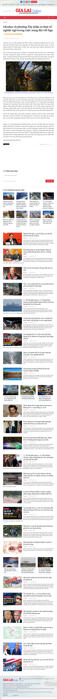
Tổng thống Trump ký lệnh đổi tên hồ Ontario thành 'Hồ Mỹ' (36, 370)
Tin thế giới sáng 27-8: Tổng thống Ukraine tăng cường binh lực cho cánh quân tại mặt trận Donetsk (38, 457)
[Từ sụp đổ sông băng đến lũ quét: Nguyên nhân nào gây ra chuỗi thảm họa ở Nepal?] (21, 196)
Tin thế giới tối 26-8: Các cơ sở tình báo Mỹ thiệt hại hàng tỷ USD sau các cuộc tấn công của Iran (38, 510)
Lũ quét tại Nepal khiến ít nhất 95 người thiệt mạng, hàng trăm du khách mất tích (37, 493)
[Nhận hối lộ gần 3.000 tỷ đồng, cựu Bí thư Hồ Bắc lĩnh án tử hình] (12, 239)
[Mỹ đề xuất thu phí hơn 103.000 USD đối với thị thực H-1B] (12, 665)
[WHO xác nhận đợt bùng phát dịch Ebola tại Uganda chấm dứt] (8, 214)
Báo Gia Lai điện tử (29, 11)
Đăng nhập (34, 1)
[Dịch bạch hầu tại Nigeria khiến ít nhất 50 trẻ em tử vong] (12, 547)
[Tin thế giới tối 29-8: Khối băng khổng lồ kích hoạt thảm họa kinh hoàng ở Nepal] (21, 214)
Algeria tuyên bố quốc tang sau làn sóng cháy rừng (47, 221)
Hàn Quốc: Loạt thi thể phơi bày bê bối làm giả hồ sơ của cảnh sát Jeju (38, 527)
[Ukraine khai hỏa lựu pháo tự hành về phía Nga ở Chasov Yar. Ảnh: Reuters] (28, 76)
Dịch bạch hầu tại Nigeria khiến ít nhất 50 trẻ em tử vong (37, 543)
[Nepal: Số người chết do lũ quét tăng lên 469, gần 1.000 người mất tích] (12, 358)
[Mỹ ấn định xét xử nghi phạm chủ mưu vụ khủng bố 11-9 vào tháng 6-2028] (12, 410)
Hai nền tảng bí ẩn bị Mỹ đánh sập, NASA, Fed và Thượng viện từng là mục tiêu (37, 439)
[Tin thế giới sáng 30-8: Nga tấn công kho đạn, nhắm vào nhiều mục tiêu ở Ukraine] (48, 196)
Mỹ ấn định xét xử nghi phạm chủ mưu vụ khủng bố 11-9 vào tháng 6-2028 (37, 406)
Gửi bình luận (50, 181)
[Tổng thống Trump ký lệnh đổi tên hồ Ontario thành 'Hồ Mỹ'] (12, 374)
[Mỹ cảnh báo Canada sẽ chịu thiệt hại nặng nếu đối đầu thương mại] (12, 616)
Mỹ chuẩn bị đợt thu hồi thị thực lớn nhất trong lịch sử (37, 579)
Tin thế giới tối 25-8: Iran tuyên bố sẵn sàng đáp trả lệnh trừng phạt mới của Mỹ (37, 595)
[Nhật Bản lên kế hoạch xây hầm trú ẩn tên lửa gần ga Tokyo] (35, 196)
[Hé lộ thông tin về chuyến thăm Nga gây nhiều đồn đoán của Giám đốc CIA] (12, 427)
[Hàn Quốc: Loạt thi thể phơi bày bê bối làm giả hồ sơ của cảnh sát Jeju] (12, 531)
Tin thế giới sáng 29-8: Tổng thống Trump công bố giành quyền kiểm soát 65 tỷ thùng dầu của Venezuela (38, 302)
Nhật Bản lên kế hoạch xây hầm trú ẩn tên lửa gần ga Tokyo (35, 204)
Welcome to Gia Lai (33, 4)
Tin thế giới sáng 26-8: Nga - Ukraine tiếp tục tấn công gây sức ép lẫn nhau (45, 570)
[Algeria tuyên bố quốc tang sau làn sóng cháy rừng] (48, 214)
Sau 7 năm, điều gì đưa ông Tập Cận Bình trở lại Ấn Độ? (37, 645)
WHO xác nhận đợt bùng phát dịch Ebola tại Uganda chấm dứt (8, 222)
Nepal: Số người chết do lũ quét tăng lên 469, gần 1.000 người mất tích (37, 354)
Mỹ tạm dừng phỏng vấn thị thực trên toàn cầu (10, 570)
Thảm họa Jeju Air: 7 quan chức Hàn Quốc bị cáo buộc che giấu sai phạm (35, 222)
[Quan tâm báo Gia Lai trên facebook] (21, 2)
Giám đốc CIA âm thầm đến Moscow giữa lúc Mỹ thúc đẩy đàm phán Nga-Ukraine (28, 570)
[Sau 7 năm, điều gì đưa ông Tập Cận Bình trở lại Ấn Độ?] (12, 649)
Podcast (25, 4)
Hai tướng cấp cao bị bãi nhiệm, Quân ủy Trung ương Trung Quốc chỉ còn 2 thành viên (37, 252)
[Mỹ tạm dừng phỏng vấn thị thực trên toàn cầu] (10, 562)
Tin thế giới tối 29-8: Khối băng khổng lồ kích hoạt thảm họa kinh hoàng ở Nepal (21, 223)
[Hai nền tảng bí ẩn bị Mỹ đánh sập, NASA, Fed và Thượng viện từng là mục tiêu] (12, 443)
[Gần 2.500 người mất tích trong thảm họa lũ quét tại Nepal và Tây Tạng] (12, 289)
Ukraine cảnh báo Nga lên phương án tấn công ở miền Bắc (8, 204)
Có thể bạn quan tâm (14, 190)
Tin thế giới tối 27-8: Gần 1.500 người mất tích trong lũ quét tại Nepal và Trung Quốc (45, 398)
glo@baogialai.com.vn (11, 687)
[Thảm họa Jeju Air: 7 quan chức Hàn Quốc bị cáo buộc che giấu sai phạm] (35, 214)
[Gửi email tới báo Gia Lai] (29, 2)
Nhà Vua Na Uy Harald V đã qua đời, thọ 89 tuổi (38, 269)
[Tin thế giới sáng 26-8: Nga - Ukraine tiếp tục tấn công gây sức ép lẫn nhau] (45, 562)
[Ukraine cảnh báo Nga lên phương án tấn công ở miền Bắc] (8, 196)
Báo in (18, 4)
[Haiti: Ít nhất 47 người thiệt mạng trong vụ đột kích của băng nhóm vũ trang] (12, 632)
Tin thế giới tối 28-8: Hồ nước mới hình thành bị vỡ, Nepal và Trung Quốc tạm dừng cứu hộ (38, 336)
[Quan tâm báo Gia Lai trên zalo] (24, 2)
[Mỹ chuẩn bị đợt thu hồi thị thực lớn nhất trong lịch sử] (12, 583)
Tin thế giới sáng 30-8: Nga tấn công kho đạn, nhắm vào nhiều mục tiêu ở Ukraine (48, 205)
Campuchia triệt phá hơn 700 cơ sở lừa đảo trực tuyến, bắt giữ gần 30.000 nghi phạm (37, 319)
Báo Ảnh (12, 4)
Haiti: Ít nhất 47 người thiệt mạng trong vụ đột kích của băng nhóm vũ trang (38, 628)
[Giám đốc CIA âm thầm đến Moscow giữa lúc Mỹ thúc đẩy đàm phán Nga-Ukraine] (28, 562)
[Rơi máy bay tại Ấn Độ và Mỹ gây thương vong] (28, 390)
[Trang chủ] (4, 17)
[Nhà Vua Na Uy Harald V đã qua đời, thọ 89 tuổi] (12, 273)
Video (6, 4)
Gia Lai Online (10, 679)
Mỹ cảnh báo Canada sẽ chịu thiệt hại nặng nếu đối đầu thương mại (38, 612)
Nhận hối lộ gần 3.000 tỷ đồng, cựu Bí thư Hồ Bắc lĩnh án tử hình (37, 235)
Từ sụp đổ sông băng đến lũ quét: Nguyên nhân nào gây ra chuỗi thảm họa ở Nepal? (21, 205)
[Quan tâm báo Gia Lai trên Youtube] (27, 2)
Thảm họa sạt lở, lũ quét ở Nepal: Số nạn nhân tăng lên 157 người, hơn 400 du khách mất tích (38, 476)
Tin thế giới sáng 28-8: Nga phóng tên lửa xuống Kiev (10, 398)
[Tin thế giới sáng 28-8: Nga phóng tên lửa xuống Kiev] (10, 390)
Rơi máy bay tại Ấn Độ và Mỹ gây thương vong (28, 397)
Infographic (51, 4)
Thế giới (5, 22)
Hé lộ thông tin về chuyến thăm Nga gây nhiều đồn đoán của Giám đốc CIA (37, 423)
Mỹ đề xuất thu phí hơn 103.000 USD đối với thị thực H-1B (38, 661)
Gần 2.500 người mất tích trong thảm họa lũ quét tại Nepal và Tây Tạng (38, 285)
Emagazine (43, 4)
